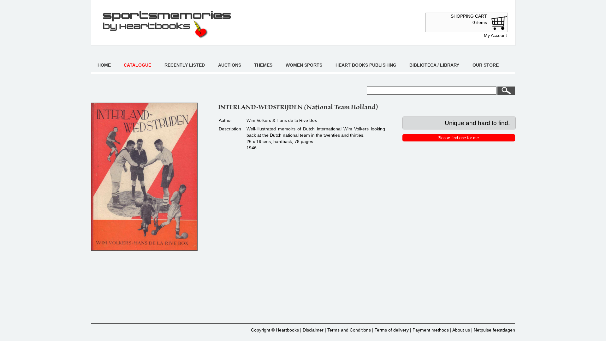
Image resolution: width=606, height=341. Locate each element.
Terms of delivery (392, 329)
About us (461, 329)
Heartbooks (287, 329)
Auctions (229, 65)
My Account (495, 35)
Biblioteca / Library (434, 65)
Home (104, 65)
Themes (263, 65)
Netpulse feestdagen (494, 329)
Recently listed (184, 65)
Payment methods (431, 329)
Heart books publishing (366, 65)
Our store (485, 65)
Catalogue (137, 65)
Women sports (304, 65)
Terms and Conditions (349, 329)
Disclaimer (313, 329)
